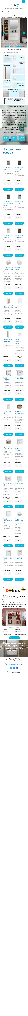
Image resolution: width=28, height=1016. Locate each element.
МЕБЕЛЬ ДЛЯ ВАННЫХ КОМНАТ (14, 8)
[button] (1, 648)
